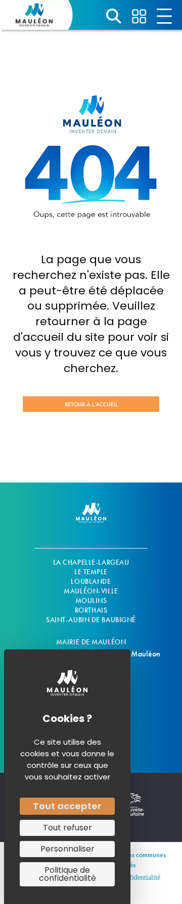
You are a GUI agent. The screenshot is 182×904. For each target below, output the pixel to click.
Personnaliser (67, 849)
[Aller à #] (113, 16)
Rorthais (91, 610)
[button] (91, 404)
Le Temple (91, 571)
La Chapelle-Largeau (91, 562)
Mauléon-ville (91, 590)
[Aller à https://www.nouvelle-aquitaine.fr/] (134, 810)
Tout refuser (67, 827)
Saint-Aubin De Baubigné (91, 619)
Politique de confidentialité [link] (67, 874)
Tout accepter (67, 806)
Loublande (91, 581)
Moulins (91, 600)
